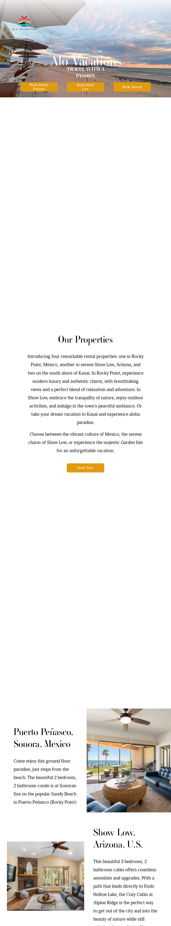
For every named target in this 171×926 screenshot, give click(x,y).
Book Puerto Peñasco (39, 87)
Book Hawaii (132, 87)
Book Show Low (85, 87)
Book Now (85, 468)
